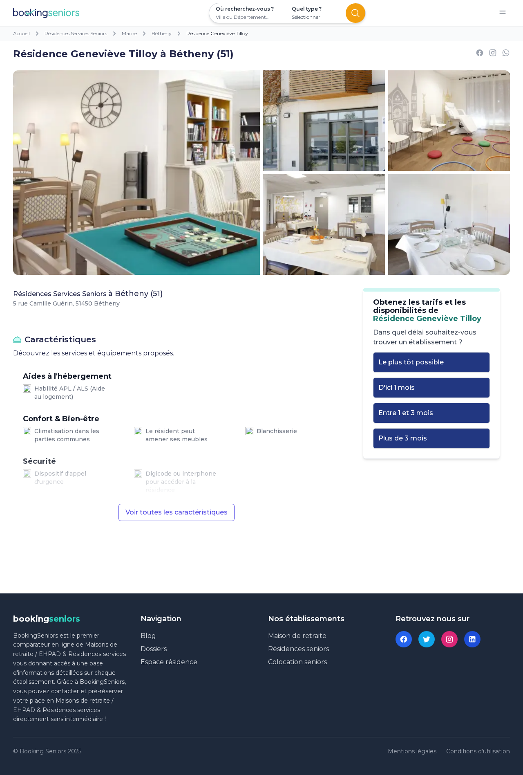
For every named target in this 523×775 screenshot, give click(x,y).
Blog (148, 636)
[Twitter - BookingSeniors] (426, 639)
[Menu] (502, 13)
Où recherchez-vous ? (245, 9)
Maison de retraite (297, 636)
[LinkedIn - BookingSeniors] (472, 639)
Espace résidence (169, 662)
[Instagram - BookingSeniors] (449, 639)
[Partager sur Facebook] (480, 54)
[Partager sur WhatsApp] (506, 54)
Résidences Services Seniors (76, 33)
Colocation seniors (297, 662)
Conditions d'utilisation (478, 751)
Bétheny (162, 33)
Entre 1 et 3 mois (405, 413)
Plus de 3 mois (402, 438)
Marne (129, 33)
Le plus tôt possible (411, 362)
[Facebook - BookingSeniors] (404, 639)
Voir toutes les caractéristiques (176, 512)
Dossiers (154, 649)
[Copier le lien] (493, 54)
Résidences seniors (298, 649)
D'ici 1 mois (396, 387)
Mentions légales (412, 751)
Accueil (21, 33)
